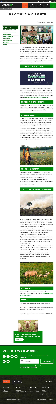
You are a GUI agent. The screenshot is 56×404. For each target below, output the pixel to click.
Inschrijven (46, 361)
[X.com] (43, 1)
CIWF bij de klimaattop (8, 36)
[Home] (3, 8)
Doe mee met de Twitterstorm (9, 32)
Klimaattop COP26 (7, 34)
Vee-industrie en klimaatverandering (7, 39)
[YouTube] (50, 1)
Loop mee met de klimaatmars (9, 29)
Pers (43, 393)
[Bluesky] (54, 1)
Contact (43, 390)
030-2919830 (18, 390)
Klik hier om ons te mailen (34, 391)
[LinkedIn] (52, 1)
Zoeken (37, 399)
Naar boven (49, 381)
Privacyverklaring (43, 399)
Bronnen (5, 44)
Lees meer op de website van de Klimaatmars (36, 97)
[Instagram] (47, 1)
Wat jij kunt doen (45, 391)
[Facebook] (45, 1)
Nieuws (9, 8)
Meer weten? (6, 42)
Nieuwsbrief (44, 394)
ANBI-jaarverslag (50, 399)
